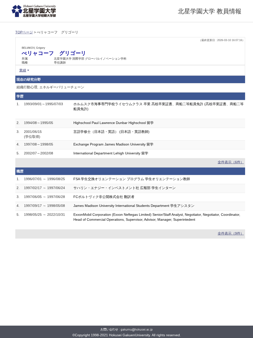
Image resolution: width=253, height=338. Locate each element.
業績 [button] (22, 70)
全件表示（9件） (231, 233)
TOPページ (24, 32)
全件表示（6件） (231, 162)
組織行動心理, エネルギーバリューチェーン (50, 87)
